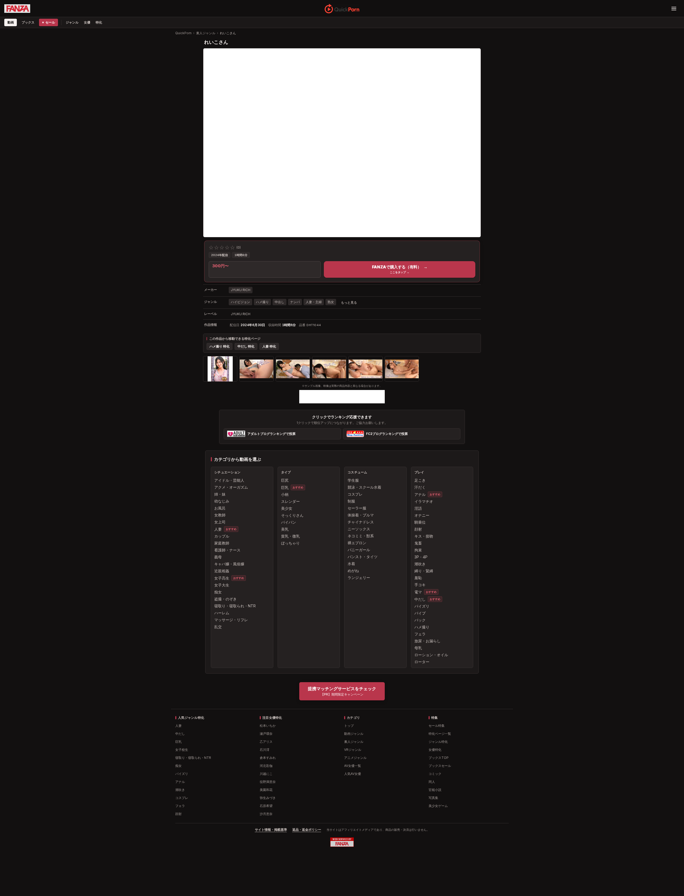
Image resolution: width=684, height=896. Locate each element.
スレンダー (290, 501)
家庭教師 (221, 543)
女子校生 (181, 750)
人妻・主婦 (314, 302)
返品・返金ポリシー (306, 830)
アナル (420, 494)
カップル (221, 536)
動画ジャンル (353, 734)
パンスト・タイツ (363, 556)
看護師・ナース (227, 550)
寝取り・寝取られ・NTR (235, 606)
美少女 (286, 508)
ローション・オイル (431, 654)
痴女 (218, 592)
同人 (432, 782)
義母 (218, 557)
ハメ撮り (262, 302)
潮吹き (420, 564)
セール (50, 22)
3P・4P (421, 557)
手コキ (420, 584)
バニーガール (359, 549)
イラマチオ (423, 501)
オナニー (421, 515)
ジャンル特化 (438, 742)
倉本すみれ (268, 758)
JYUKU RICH (240, 290)
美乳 (285, 529)
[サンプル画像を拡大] (220, 369)
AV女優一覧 (352, 766)
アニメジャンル (355, 758)
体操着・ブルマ (361, 515)
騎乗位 (420, 522)
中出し (279, 302)
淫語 (418, 508)
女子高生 (221, 578)
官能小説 (435, 790)
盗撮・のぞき (225, 599)
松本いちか (268, 726)
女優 (87, 22)
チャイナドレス (361, 522)
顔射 (418, 529)
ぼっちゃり (290, 543)
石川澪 (264, 750)
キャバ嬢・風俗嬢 (229, 564)
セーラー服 (357, 508)
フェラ (420, 634)
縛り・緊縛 (423, 571)
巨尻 (285, 480)
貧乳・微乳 (290, 536)
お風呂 (220, 508)
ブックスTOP (439, 758)
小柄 (285, 494)
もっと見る (349, 302)
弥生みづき (268, 798)
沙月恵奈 (266, 814)
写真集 (433, 798)
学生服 (353, 480)
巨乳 (285, 487)
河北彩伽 (266, 766)
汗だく (420, 487)
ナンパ (295, 302)
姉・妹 (220, 494)
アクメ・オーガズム (231, 487)
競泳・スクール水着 (364, 487)
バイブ (420, 613)
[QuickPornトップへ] (342, 8)
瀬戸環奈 (266, 734)
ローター (421, 661)
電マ (418, 592)
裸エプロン (357, 542)
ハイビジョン (240, 302)
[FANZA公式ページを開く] (17, 8)
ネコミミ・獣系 (361, 536)
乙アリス (266, 742)
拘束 (418, 550)
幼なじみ (221, 501)
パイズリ (421, 606)
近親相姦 (221, 571)
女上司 (220, 522)
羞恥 (418, 578)
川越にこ (266, 774)
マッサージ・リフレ (231, 619)
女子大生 (221, 585)
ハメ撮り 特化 (219, 346)
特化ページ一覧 (440, 734)
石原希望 (266, 806)
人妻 (218, 529)
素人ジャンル (205, 33)
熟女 (331, 302)
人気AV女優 (352, 774)
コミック (435, 774)
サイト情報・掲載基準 (271, 830)
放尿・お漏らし (427, 641)
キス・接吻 (423, 536)
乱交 (218, 626)
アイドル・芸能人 (229, 480)
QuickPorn (183, 33)
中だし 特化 (246, 346)
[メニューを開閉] (674, 8)
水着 (351, 563)
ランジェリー (359, 577)
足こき (420, 480)
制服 (351, 501)
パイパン (288, 522)
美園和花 (266, 790)
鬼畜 (418, 543)
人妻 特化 (269, 346)
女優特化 (435, 750)
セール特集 (437, 726)
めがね (353, 570)
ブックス (28, 22)
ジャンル (72, 22)
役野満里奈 (268, 782)
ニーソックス (359, 529)
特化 (99, 22)
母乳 (418, 648)
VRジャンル (352, 750)
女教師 (220, 515)
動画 (10, 22)
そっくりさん (292, 515)
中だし (420, 599)
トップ (349, 726)
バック (420, 620)
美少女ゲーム (438, 806)
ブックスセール (440, 766)
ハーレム (221, 613)
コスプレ (355, 494)
